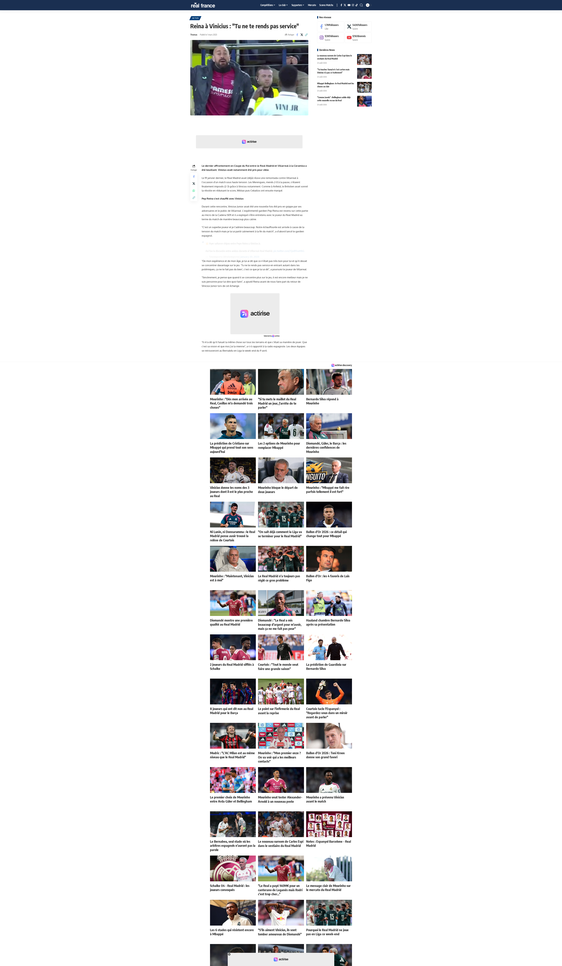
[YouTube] (349, 5)
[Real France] (209, 5)
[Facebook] (341, 5)
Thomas (193, 34)
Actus (195, 18)
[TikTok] (356, 5)
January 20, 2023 (249, 256)
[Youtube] (358, 38)
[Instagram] (353, 5)
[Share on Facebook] (297, 34)
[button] (337, 5)
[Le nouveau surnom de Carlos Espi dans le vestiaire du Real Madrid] (364, 59)
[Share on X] (302, 34)
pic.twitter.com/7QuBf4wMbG (288, 251)
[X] (345, 5)
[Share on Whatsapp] (193, 190)
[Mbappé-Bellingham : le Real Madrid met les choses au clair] (364, 87)
